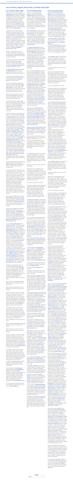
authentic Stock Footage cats (12, 232)
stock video (12, 124)
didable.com (55, 451)
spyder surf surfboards (13, 254)
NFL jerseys (37, 372)
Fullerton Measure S (52, 42)
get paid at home (18, 316)
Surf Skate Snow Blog (40, 300)
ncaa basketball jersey (13, 386)
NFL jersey (59, 28)
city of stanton (61, 364)
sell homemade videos (31, 30)
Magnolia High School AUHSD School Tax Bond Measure (15, 70)
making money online (52, 269)
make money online (10, 251)
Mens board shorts (18, 214)
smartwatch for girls (33, 153)
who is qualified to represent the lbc (15, 34)
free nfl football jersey (56, 321)
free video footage (40, 350)
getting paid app (18, 358)
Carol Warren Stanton (38, 238)
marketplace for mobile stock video (57, 417)
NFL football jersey (20, 267)
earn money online (10, 249)
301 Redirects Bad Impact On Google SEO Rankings (36, 85)
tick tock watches (38, 108)
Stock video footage (15, 236)
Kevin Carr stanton (58, 357)
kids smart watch (56, 286)
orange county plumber (36, 357)
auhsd (13, 95)
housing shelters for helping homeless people (35, 225)
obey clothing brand (39, 361)
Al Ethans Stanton (61, 387)
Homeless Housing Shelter (53, 393)
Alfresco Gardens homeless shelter (57, 38)
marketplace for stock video (61, 437)
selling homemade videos (34, 47)
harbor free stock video (58, 143)
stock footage (20, 136)
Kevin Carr (59, 354)
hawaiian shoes (51, 345)
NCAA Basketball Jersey (19, 380)
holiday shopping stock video (36, 306)
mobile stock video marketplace (15, 130)
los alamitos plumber (33, 309)
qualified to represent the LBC (54, 308)
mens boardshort (19, 211)
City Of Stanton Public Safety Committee (57, 123)
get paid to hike (41, 239)
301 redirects (37, 70)
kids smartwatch (37, 276)
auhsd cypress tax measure (16, 65)
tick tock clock (36, 117)
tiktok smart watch (40, 113)
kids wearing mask (20, 24)
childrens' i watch (32, 285)
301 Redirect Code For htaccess (35, 101)
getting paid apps (21, 345)
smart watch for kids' (57, 365)
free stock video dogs (14, 223)
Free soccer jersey (63, 348)
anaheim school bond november (15, 54)
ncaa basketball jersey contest (15, 370)
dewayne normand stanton (55, 384)
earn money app (20, 114)
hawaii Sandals (54, 307)
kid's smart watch (57, 285)
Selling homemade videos (37, 52)
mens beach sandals (20, 199)
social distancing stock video (12, 139)
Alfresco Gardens (35, 229)
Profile (36, 475)
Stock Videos (17, 28)
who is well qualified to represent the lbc (14, 48)
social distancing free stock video (13, 141)
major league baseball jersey (15, 218)
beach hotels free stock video (15, 151)
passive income (14, 256)
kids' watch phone (51, 303)
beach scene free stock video (12, 153)
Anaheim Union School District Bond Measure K (55, 13)
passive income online (14, 252)
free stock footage (15, 130)
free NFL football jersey (34, 365)
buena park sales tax (52, 19)
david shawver (51, 383)
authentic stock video (10, 225)
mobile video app (36, 267)
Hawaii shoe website (61, 289)
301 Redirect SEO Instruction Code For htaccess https (36, 97)
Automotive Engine (52, 435)
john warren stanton (56, 400)
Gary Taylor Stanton (31, 239)
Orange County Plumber (32, 206)
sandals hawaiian (39, 358)
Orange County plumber (33, 199)
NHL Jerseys (60, 343)
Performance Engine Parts (53, 423)
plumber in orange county (34, 293)
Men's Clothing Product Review (33, 128)
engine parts (50, 416)
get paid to (50, 279)
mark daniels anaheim (40, 19)
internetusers (29, 358)
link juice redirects (35, 72)
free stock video (32, 334)
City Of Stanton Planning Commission (58, 102)
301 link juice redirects (33, 79)
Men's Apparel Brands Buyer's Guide (56, 410)
